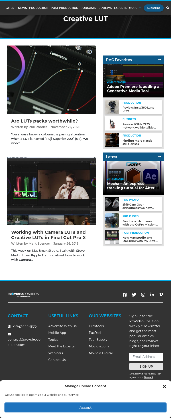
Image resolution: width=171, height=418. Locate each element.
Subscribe (153, 8)
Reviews (105, 8)
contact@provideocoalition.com (24, 342)
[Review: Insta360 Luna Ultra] (112, 106)
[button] (164, 386)
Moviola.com (99, 346)
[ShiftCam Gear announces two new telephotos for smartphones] (112, 203)
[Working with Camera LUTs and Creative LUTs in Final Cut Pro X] (51, 190)
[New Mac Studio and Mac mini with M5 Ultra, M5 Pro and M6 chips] (112, 236)
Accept (85, 407)
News (22, 8)
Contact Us (57, 360)
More (133, 8)
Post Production (64, 8)
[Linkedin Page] (152, 294)
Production (39, 8)
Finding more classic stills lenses (137, 142)
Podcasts (88, 8)
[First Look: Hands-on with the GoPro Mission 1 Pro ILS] (112, 220)
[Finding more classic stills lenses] (112, 139)
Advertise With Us (62, 326)
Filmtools (96, 326)
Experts (120, 8)
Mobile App (57, 333)
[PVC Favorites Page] (159, 60)
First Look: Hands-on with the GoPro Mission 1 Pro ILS (139, 225)
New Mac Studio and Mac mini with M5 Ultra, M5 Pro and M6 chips (139, 241)
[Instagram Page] (143, 294)
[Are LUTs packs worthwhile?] (51, 79)
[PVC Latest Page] (159, 157)
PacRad (95, 333)
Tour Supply (98, 340)
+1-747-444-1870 (24, 327)
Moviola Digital (101, 353)
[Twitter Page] (134, 294)
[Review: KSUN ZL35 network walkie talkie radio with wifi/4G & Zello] (112, 123)
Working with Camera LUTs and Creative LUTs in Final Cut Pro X (48, 235)
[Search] (167, 8)
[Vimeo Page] (161, 294)
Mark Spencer (39, 243)
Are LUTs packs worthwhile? (44, 121)
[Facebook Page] (125, 294)
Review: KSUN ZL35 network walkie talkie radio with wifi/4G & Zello (140, 128)
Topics (53, 340)
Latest (11, 8)
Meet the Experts (61, 346)
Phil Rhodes (38, 127)
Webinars (55, 353)
